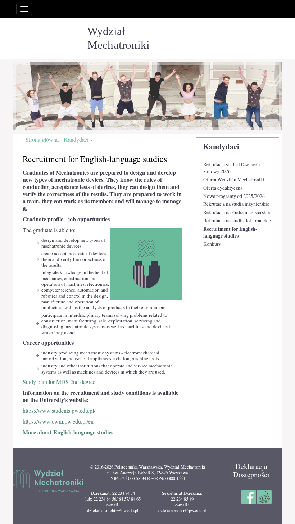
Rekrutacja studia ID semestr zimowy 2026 (231, 168)
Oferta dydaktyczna (222, 187)
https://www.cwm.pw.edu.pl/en (58, 421)
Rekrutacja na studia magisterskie (236, 212)
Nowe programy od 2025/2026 (234, 196)
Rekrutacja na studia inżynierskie (236, 203)
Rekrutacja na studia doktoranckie (237, 220)
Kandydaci (221, 146)
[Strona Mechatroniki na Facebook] (249, 496)
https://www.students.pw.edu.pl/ (59, 411)
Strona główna (42, 140)
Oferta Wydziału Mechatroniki (233, 179)
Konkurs (212, 243)
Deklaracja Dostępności (251, 470)
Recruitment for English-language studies (230, 232)
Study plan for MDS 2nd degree (59, 382)
